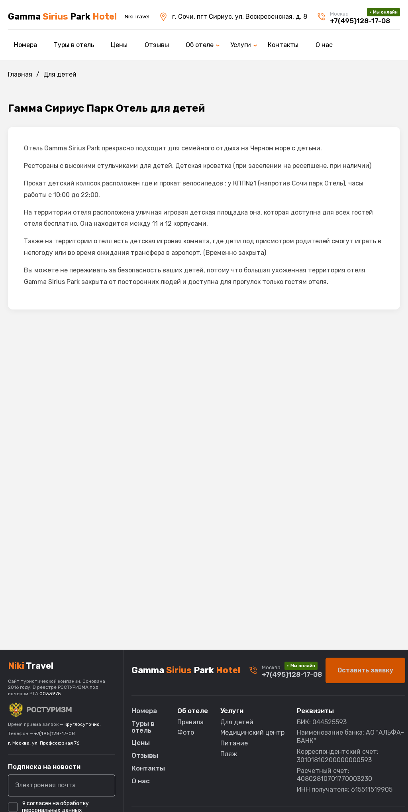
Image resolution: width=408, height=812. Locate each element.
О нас (324, 45)
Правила (190, 722)
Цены (119, 45)
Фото (185, 732)
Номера (25, 45)
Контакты (283, 45)
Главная (20, 74)
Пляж (228, 754)
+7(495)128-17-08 (54, 733)
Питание (234, 743)
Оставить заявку (365, 670)
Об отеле (200, 45)
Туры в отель (74, 45)
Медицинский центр (252, 732)
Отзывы (157, 45)
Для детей (236, 722)
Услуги (240, 45)
